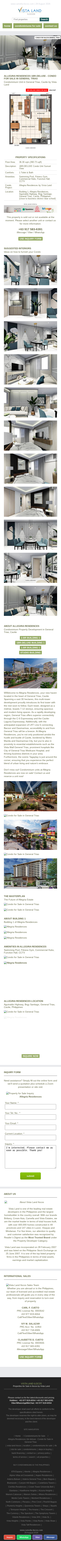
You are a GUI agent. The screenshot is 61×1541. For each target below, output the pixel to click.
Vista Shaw (50, 1521)
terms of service (20, 1457)
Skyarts (53, 1506)
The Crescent (46, 1509)
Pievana (26, 1502)
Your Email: (11, 1123)
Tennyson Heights (18, 1509)
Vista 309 (36, 1517)
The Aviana (33, 1509)
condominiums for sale (42, 1445)
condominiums (29, 1449)
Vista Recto (38, 1521)
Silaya (45, 1506)
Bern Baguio (48, 1479)
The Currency (13, 1513)
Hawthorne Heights (28, 1490)
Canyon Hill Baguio (27, 1483)
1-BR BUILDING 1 (30, 647)
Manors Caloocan (14, 1494)
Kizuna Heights (45, 1490)
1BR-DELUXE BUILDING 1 (30, 642)
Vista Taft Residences (30, 1525)
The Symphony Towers (45, 1513)
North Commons (13, 1502)
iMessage (50, 1537)
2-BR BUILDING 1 (30, 637)
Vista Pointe (25, 1521)
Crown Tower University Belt (40, 1487)
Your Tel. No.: (12, 1113)
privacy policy (44, 1453)
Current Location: (14, 1133)
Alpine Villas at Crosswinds (21, 1475)
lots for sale (16, 1449)
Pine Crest (36, 1502)
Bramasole (12, 1483)
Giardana (13, 1490)
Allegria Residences (41, 1471)
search (32, 1457)
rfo (55, 1445)
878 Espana (16, 1471)
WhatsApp (24, 1537)
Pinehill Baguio (50, 1502)
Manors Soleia (30, 1494)
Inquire (10, 1537)
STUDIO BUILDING (30, 652)
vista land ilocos (14, 1445)
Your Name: (11, 1103)
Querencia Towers (32, 1506)
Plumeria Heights (14, 1506)
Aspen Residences (44, 1475)
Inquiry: (9, 1144)
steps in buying (45, 1449)
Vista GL (46, 1517)
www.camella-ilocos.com (31, 1530)
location (26, 1445)
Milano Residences (47, 1494)
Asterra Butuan (13, 1479)
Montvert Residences (40, 1498)
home (7, 26)
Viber (37, 1537)
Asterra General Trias (31, 1479)
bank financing (18, 1453)
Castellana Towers (46, 1483)
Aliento (27, 1471)
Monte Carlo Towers (20, 1498)
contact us (51, 26)
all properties (43, 1457)
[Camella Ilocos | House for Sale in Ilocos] (30, 11)
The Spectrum (27, 1513)
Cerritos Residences (17, 1487)
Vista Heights (12, 1521)
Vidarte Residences (21, 1517)
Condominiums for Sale (28, 26)
